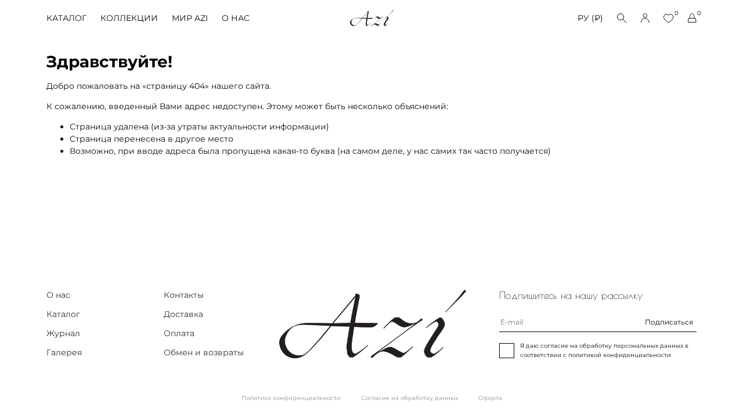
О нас (236, 18)
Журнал (63, 333)
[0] (668, 18)
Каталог (66, 18)
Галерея (64, 352)
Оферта (490, 398)
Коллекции (129, 18)
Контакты (184, 295)
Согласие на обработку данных (409, 398)
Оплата (179, 333)
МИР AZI (190, 18)
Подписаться (669, 322)
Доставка (183, 314)
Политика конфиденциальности (291, 398)
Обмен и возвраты (204, 352)
